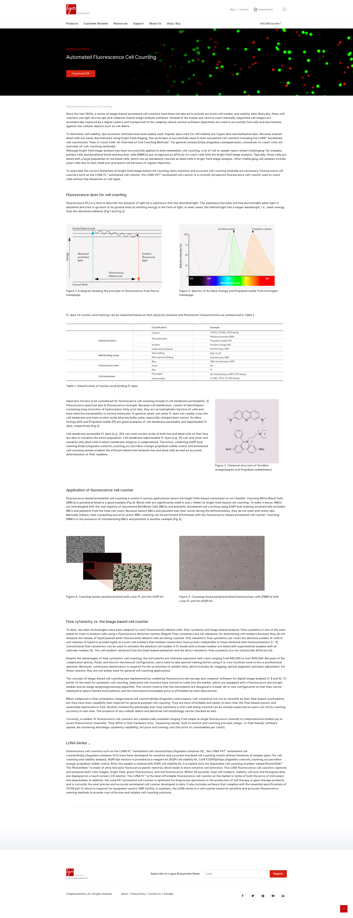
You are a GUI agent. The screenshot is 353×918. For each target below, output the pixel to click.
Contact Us (154, 894)
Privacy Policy (138, 894)
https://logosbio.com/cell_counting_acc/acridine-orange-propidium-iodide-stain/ (132, 446)
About (124, 894)
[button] (263, 9)
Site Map (168, 894)
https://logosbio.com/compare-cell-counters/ (182, 698)
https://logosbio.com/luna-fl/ (184, 751)
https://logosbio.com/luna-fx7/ (98, 755)
